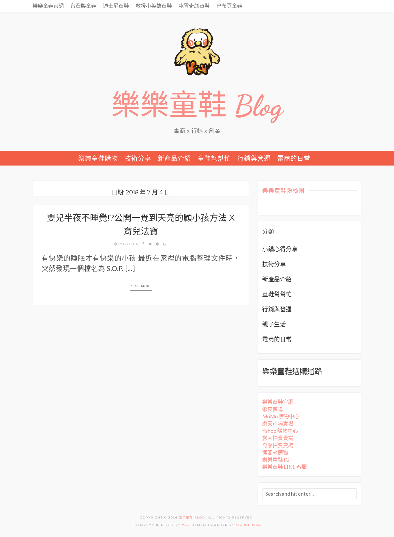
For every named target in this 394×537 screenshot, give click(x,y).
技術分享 (138, 158)
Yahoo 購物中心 (280, 431)
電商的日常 (293, 158)
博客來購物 (275, 452)
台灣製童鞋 (83, 6)
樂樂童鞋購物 (98, 158)
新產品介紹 (174, 158)
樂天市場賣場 (277, 423)
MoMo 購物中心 (280, 416)
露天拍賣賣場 (277, 438)
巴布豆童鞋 (229, 6)
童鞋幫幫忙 (214, 158)
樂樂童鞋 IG (275, 459)
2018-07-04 (128, 244)
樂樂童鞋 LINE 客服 (284, 467)
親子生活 (274, 324)
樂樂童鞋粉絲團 (283, 191)
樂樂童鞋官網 (48, 6)
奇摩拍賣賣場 (277, 445)
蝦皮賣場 (272, 409)
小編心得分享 (280, 249)
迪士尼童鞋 (116, 6)
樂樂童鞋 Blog (197, 105)
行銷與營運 (254, 158)
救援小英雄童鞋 (154, 6)
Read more (141, 286)
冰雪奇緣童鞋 (194, 6)
